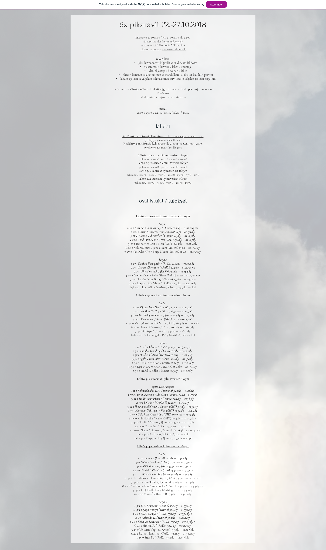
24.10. (158, 113)
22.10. (140, 113)
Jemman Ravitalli (172, 41)
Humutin (165, 45)
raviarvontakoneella (174, 49)
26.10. (176, 113)
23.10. (149, 113)
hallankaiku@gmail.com (161, 89)
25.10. (167, 113)
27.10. (186, 113)
